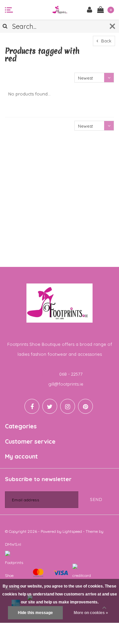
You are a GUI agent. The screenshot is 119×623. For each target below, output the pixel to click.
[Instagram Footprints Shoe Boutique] (67, 406)
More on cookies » (91, 612)
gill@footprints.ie (65, 384)
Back (105, 40)
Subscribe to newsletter (38, 478)
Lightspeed (72, 531)
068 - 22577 (71, 374)
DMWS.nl (13, 544)
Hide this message (35, 612)
